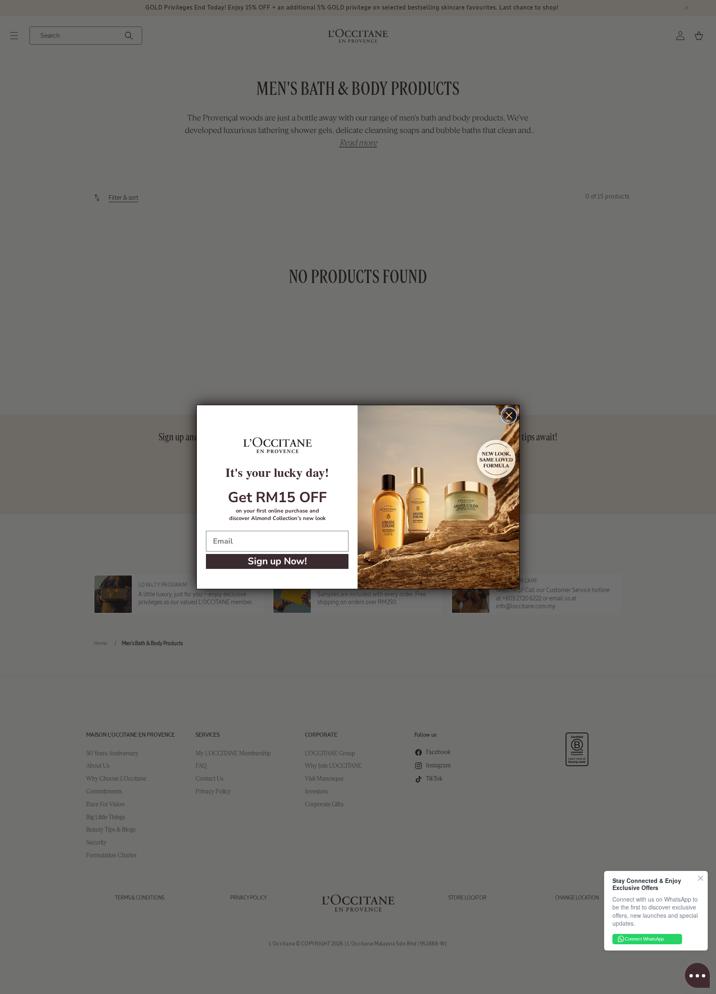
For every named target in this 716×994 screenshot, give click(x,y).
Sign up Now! (277, 561)
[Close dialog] (509, 415)
